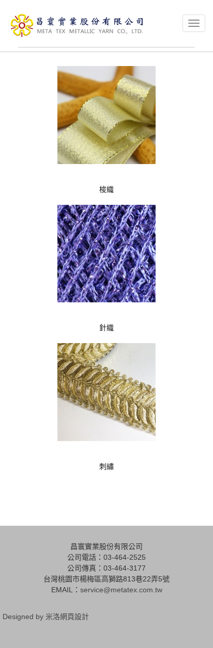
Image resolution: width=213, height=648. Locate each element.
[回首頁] (77, 25)
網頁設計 (74, 616)
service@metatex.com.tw (121, 590)
